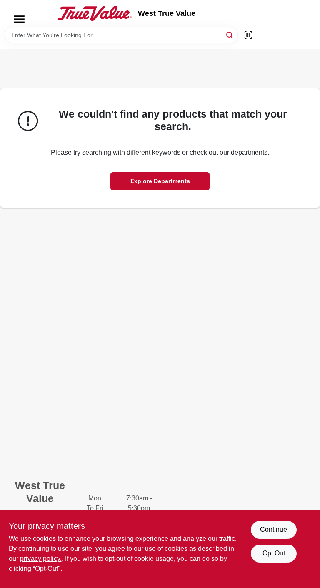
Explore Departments (160, 181)
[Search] (230, 34)
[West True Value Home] (94, 13)
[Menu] (19, 19)
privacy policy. (41, 558)
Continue (273, 529)
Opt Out (273, 553)
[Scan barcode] (248, 35)
